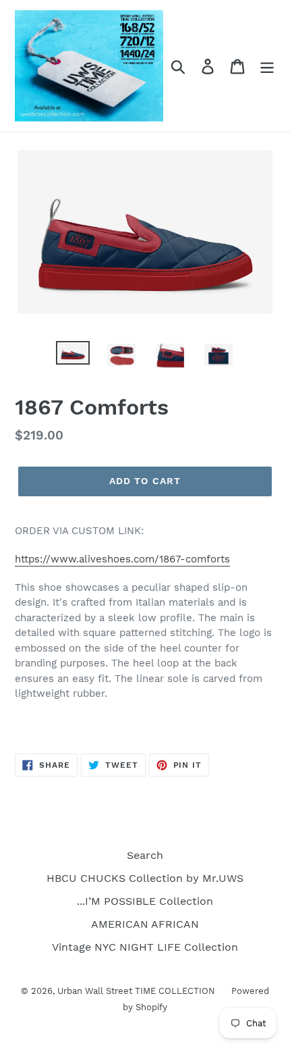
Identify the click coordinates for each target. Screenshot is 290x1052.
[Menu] (267, 66)
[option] (73, 356)
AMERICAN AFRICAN (145, 924)
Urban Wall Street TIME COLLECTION (137, 991)
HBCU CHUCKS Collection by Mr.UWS (145, 878)
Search (145, 855)
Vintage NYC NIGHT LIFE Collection (145, 947)
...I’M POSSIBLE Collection (145, 901)
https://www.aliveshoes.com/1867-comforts (122, 559)
